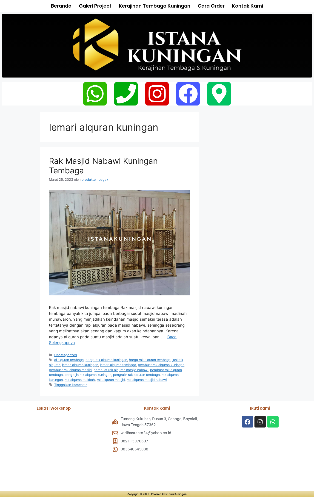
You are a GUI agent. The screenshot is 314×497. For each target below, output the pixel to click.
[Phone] (126, 94)
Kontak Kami (247, 6)
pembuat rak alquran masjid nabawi (121, 370)
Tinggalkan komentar (70, 385)
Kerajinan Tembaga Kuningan (154, 6)
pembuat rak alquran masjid (70, 370)
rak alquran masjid (111, 380)
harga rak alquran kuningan (106, 360)
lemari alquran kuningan (80, 365)
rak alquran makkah (80, 380)
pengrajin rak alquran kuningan (88, 375)
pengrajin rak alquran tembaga (136, 375)
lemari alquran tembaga (118, 365)
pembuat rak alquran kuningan (161, 365)
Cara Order (211, 6)
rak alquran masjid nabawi (147, 380)
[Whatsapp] (95, 94)
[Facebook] (188, 94)
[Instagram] (157, 94)
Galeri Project (95, 6)
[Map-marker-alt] (219, 94)
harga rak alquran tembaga (150, 360)
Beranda (61, 6)
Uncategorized (65, 355)
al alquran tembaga (69, 360)
